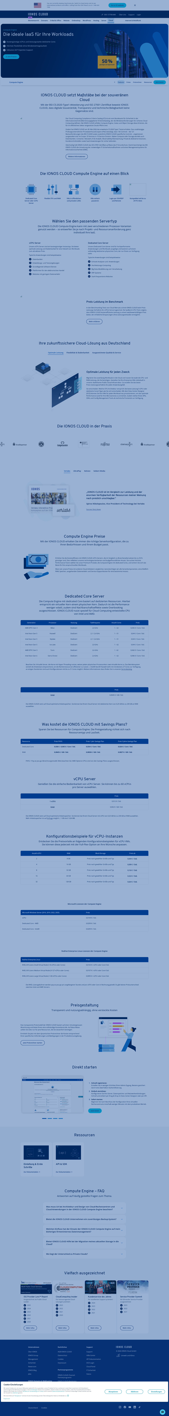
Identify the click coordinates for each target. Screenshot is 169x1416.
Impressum (7, 1398)
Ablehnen (134, 1392)
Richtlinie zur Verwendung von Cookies (33, 1391)
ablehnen (15, 1393)
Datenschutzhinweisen (58, 1391)
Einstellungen (34, 1389)
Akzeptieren (18, 1396)
